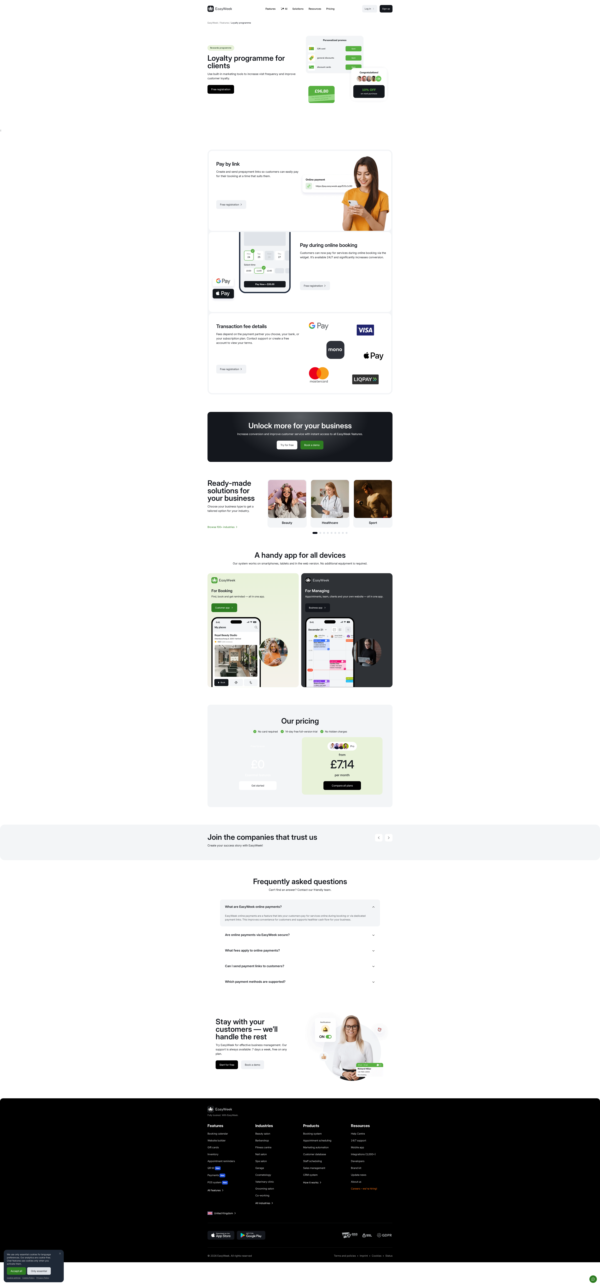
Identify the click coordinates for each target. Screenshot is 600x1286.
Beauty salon (262, 1133)
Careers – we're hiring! (364, 1188)
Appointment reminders (221, 1161)
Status (388, 1255)
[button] (315, 533)
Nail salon (261, 1154)
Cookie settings (13, 1278)
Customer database (314, 1154)
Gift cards (213, 1147)
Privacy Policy (42, 1278)
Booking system (312, 1133)
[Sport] (372, 503)
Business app (315, 607)
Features (224, 22)
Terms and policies (345, 1255)
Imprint (364, 1255)
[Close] (60, 1253)
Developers (357, 1161)
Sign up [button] (386, 8)
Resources (315, 8)
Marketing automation (316, 1147)
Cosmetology (263, 1174)
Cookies (376, 1255)
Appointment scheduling (317, 1140)
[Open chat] (593, 1279)
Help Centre (358, 1133)
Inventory (213, 1154)
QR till (214, 1168)
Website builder (217, 1140)
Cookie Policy (28, 1278)
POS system (217, 1182)
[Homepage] (220, 9)
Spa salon (261, 1161)
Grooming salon (264, 1188)
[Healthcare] (330, 503)
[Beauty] (287, 503)
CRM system (310, 1174)
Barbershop (262, 1140)
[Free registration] (300, 191)
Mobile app (357, 1147)
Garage (259, 1168)
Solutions (298, 8)
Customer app (222, 607)
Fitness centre (263, 1147)
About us (356, 1181)
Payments (216, 1175)
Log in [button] (368, 8)
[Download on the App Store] (221, 1235)
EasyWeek (213, 22)
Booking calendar (218, 1133)
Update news (358, 1174)
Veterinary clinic (264, 1181)
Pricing (330, 8)
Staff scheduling (312, 1161)
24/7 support (358, 1140)
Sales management (314, 1168)
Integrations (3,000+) (363, 1154)
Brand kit (356, 1168)
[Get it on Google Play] (251, 1235)
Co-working (262, 1195)
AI (286, 8)
